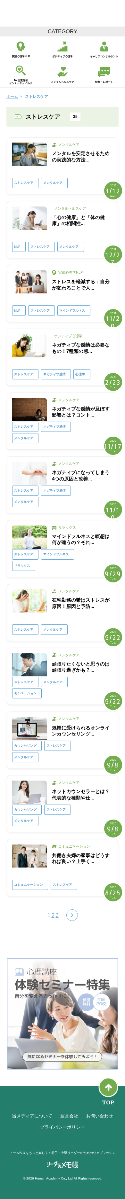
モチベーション (25, 693)
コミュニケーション (28, 884)
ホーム (12, 96)
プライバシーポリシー (62, 1127)
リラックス (22, 565)
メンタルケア (53, 182)
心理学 (80, 374)
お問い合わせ (99, 1116)
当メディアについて (32, 1116)
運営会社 (69, 1116)
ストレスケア (23, 182)
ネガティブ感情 (54, 374)
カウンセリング (25, 745)
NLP (17, 246)
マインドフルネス (72, 310)
